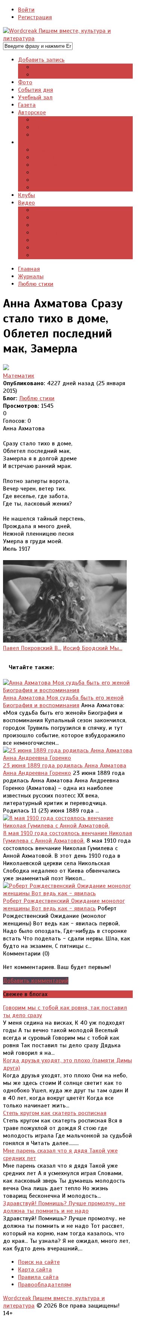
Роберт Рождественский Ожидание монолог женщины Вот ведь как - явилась (64, 904)
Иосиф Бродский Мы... (92, 648)
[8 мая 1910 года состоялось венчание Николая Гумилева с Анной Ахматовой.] (68, 825)
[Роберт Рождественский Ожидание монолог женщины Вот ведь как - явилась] (68, 893)
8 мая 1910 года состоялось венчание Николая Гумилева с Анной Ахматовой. (67, 837)
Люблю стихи (37, 398)
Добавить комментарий (35, 980)
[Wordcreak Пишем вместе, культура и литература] (68, 38)
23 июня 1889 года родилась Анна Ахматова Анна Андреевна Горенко (64, 769)
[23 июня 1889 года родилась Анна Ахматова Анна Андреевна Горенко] (68, 758)
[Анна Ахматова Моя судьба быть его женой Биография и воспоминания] (68, 690)
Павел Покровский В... (32, 648)
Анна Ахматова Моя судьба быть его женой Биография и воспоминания (63, 701)
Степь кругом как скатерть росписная (54, 1113)
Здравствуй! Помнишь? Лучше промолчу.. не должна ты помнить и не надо (64, 1207)
